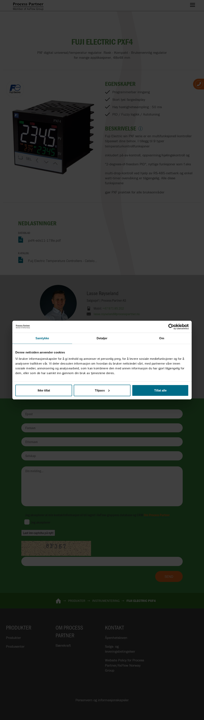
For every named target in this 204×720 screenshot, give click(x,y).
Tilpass (100, 390)
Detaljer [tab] (102, 338)
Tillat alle (160, 390)
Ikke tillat (44, 390)
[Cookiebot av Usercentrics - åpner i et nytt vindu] (171, 327)
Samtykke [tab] (42, 338)
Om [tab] (161, 338)
